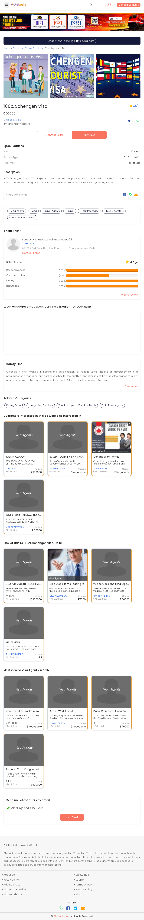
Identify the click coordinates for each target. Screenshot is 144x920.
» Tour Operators (114, 211)
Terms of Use (84, 884)
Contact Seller (54, 135)
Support (81, 879)
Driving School (14, 405)
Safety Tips (82, 874)
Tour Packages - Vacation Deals (77, 405)
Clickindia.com (62, 916)
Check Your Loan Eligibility (71, 41)
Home (7, 48)
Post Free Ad (11, 879)
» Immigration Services (22, 217)
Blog (78, 894)
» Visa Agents (16, 211)
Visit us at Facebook (16, 889)
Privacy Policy (84, 889)
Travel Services (34, 48)
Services (18, 48)
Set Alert (72, 817)
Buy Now (89, 135)
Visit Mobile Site (13, 894)
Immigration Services (40, 405)
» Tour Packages (89, 211)
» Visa (33, 211)
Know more (131, 386)
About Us (9, 874)
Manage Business (129, 5)
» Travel (69, 211)
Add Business (12, 884)
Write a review (129, 294)
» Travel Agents (51, 211)
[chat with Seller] (129, 121)
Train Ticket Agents (112, 405)
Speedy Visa (13, 120)
